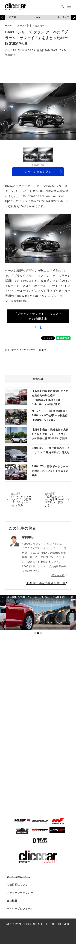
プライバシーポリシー (20, 892)
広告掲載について (17, 884)
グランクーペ (12, 349)
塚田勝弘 (10, 55)
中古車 (12, 17)
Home (38, 17)
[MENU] (69, 7)
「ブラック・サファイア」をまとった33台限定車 (38, 316)
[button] (73, 17)
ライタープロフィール (20, 908)
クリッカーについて (18, 876)
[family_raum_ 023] (38, 238)
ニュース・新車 (23, 25)
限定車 (42, 349)
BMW (23, 349)
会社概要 (12, 900)
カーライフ (63, 17)
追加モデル (41, 25)
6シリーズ (32, 349)
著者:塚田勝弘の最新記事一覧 (46, 583)
